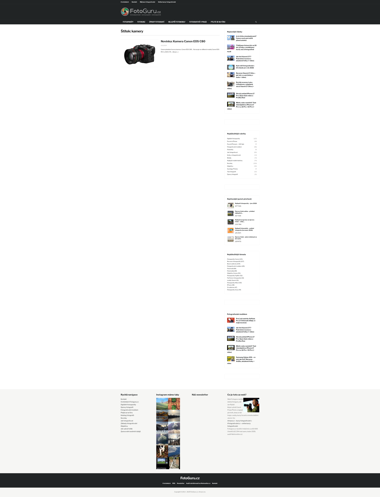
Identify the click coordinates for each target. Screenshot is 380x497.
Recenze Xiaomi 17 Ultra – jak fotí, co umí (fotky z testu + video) (246, 75)
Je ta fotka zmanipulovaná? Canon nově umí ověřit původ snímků (246, 38)
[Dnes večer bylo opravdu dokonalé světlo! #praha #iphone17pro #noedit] (162, 416)
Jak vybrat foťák (127, 429)
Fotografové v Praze (198, 22)
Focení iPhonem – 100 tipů (235, 144)
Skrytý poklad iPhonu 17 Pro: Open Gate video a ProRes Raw (245, 96)
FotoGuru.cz (190, 478)
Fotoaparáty (128, 22)
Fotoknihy (230, 149)
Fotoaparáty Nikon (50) (234, 283)
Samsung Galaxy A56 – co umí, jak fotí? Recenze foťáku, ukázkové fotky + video (241, 360)
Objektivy (230, 166)
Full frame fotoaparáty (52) (235, 278)
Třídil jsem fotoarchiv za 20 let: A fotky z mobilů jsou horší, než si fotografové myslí (241, 48)
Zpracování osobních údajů (131, 431)
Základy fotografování (129, 423)
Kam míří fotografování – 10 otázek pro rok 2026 (245, 67)
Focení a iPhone (232, 141)
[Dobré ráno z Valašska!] (162, 404)
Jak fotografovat (232, 152)
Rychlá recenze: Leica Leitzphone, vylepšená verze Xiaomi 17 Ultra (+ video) (240, 85)
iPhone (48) (230, 285)
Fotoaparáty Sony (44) (234, 290)
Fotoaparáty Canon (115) (235, 259)
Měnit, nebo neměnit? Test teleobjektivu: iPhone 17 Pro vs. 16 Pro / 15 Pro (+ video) (241, 106)
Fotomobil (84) (231, 268)
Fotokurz (141, 22)
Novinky (229, 163)
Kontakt (134, 2)
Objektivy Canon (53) (233, 273)
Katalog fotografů (127, 415)
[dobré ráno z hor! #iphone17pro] (162, 439)
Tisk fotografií (231, 171)
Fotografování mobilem (234, 147)
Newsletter (180, 483)
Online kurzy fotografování (167, 2)
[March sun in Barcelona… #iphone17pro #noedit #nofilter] (174, 404)
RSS (173, 483)
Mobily (229, 158)
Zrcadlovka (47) (232, 287)
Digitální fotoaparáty (233, 138)
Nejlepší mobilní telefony (234, 160)
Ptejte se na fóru (218, 22)
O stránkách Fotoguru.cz (130, 402)
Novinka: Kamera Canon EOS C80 (183, 41)
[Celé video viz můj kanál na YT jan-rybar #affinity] (162, 463)
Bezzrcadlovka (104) (233, 264)
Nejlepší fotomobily (176, 22)
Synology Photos (232, 169)
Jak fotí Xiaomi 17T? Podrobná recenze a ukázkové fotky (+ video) (245, 59)
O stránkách (125, 2)
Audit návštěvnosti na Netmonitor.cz (198, 483)
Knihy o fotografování (234, 155)
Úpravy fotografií (156, 22)
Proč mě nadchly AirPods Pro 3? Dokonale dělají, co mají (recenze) (245, 321)
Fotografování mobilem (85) (236, 266)
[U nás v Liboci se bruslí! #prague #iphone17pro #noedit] (162, 428)
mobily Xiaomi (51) (233, 280)
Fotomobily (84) (232, 271)
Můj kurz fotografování (147, 2)
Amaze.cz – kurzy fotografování (239, 421)
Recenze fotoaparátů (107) (235, 261)
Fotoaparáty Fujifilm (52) (234, 275)
